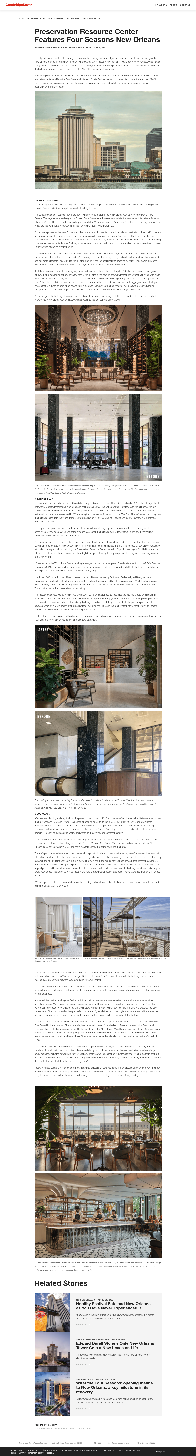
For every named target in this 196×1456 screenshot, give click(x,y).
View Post (82, 1325)
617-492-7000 (95, 1443)
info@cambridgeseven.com (118, 1443)
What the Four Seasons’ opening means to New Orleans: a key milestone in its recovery (114, 1387)
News (22, 19)
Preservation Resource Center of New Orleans (63, 1428)
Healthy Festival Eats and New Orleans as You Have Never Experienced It (113, 1305)
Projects (161, 5)
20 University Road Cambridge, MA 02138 (66, 1443)
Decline (178, 1451)
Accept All (160, 1451)
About (173, 5)
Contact (185, 5)
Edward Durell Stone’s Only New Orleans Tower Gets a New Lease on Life (115, 1345)
